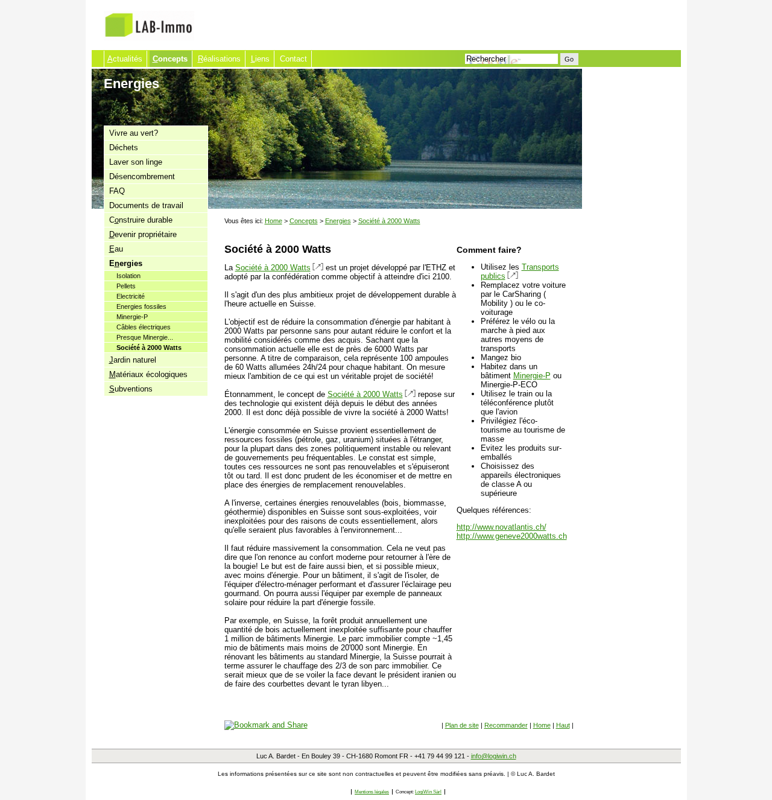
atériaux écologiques (148, 374)
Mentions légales (372, 792)
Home (273, 220)
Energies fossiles (141, 306)
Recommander (506, 725)
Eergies (125, 263)
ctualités (124, 58)
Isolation (128, 275)
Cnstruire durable (140, 219)
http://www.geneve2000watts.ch (512, 536)
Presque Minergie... (144, 337)
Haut (563, 725)
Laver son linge (135, 162)
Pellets (126, 286)
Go (569, 59)
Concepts (304, 220)
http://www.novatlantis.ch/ (501, 527)
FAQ (117, 190)
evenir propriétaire (143, 234)
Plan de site (462, 725)
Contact (293, 58)
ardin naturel (132, 359)
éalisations (219, 58)
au (116, 248)
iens (260, 58)
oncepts (170, 58)
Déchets (123, 147)
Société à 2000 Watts (149, 347)
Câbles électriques (143, 327)
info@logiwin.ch (493, 756)
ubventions (131, 388)
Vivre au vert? (133, 133)
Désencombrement (142, 176)
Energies (338, 220)
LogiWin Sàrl (428, 792)
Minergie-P (132, 316)
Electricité (130, 296)
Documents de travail (146, 205)
